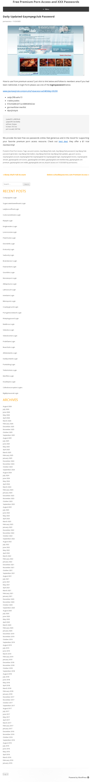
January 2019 (7, 659)
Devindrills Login (9, 244)
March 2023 (7, 521)
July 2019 (6, 648)
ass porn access (33, 151)
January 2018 (7, 694)
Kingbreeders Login (10, 226)
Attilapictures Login (10, 284)
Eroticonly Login (8, 249)
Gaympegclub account (11, 157)
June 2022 (6, 547)
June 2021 (6, 582)
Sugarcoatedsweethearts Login (14, 203)
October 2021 (7, 570)
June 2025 (6, 444)
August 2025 (7, 438)
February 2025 (8, 455)
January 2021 (7, 596)
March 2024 (7, 487)
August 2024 (7, 472)
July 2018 (6, 677)
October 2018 (7, 668)
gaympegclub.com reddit (19, 162)
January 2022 (7, 562)
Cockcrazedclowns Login (12, 215)
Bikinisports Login (9, 301)
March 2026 (7, 421)
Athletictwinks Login (10, 353)
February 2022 (8, 559)
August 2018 (7, 674)
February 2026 (8, 424)
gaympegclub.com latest (36, 160)
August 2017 (7, 708)
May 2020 (6, 619)
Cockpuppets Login (10, 198)
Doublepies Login (9, 382)
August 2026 (7, 406)
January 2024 (7, 493)
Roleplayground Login (11, 318)
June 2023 (6, 513)
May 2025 (6, 447)
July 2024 (6, 475)
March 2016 (7, 757)
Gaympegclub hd (39, 157)
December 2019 (8, 634)
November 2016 (8, 734)
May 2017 (6, 717)
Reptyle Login (8, 221)
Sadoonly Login (8, 255)
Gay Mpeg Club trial (43, 154)
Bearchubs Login (9, 347)
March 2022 (7, 556)
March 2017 (7, 723)
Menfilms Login (8, 376)
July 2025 (6, 441)
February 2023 (8, 524)
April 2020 (6, 622)
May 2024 (6, 481)
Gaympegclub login (53, 157)
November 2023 (8, 498)
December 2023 (8, 495)
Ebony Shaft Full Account (14, 175)
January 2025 (7, 458)
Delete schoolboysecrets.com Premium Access (68, 175)
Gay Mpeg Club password (65, 151)
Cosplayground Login (10, 307)
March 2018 (7, 688)
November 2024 (8, 464)
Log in (5, 774)
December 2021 (8, 565)
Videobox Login (8, 330)
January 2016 (7, 763)
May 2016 (6, 751)
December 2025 (8, 426)
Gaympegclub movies (69, 157)
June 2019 (6, 651)
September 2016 (9, 740)
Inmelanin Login (8, 295)
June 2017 (6, 714)
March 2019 (7, 654)
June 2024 (6, 478)
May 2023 (6, 516)
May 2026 (6, 415)
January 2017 (7, 728)
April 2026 (6, 418)
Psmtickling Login (9, 364)
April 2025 (6, 449)
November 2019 (8, 636)
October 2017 (7, 703)
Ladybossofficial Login (11, 209)
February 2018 (8, 691)
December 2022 (8, 530)
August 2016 (7, 743)
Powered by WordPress (78, 777)
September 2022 (9, 539)
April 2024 (6, 484)
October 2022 (7, 536)
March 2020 (7, 625)
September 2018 (9, 671)
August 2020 (7, 611)
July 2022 (6, 544)
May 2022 (6, 550)
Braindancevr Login (10, 261)
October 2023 (7, 501)
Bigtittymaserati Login (10, 393)
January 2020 (7, 631)
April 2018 (6, 685)
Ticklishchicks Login (10, 370)
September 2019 (9, 642)
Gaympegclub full (26, 157)
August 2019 (7, 645)
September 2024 (9, 470)
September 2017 (9, 705)
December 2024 (8, 461)
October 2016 (7, 737)
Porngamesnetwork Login (12, 313)
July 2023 (6, 510)
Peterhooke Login (9, 238)
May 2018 (6, 682)
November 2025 (8, 429)
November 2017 (8, 700)
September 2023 (9, 504)
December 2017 (8, 697)
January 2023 (7, 527)
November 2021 (8, 567)
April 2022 (6, 553)
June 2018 (6, 680)
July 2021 (6, 579)
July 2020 (6, 613)
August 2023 (7, 507)
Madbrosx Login (8, 324)
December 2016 (8, 731)
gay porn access (75, 154)
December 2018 (8, 662)
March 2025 (7, 452)
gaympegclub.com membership (57, 160)
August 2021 (7, 576)
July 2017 (6, 711)
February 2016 (8, 760)
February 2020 (8, 628)
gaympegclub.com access (18, 160)
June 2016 (6, 749)
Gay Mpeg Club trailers (27, 154)
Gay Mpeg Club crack (47, 151)
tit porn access (50, 162)
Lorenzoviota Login (10, 232)
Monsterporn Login (10, 278)
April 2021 (6, 588)
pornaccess (7, 21)
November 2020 (8, 602)
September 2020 (9, 608)
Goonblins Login (9, 272)
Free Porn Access (16, 151)
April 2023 (6, 518)
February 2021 (8, 593)
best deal (63, 141)
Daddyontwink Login (10, 359)
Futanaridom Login (9, 267)
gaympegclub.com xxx (36, 162)
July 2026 (6, 409)
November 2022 (8, 533)
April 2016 (6, 754)
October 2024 (7, 467)
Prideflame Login (9, 341)
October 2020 (7, 605)
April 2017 (6, 720)
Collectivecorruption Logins (12, 387)
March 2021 (7, 590)
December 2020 (8, 599)
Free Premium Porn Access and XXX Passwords (46, 2)
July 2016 (6, 746)
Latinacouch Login (9, 290)
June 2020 (6, 616)
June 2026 (6, 412)
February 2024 (8, 490)
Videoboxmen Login (10, 336)
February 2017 (8, 726)
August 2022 (7, 542)
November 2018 (8, 665)
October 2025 (7, 432)
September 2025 (9, 435)
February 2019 (8, 657)
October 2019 (7, 639)
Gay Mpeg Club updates (59, 154)
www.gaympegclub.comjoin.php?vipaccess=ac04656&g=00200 (30, 91)
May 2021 (6, 585)
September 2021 (9, 573)
